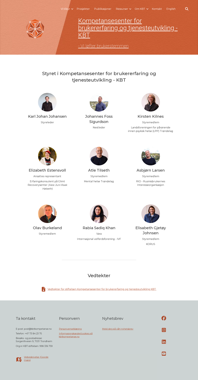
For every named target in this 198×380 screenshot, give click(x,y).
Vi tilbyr (65, 8)
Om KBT (140, 8)
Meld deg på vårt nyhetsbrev (117, 329)
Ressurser (122, 8)
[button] (72, 9)
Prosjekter (83, 8)
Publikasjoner (102, 8)
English (171, 8)
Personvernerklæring (70, 329)
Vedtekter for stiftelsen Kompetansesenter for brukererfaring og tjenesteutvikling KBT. (102, 289)
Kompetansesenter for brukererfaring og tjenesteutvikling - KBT (128, 28)
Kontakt (157, 8)
